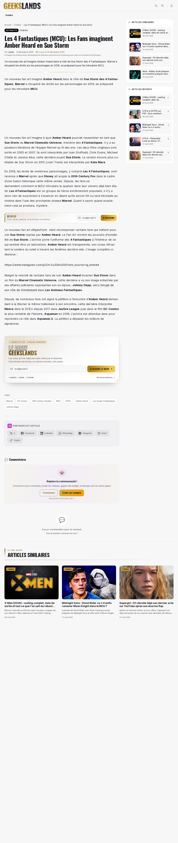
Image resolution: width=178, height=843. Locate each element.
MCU (41, 186)
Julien (11, 52)
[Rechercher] (162, 5)
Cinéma (17, 25)
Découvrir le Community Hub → (62, 498)
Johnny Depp (12, 407)
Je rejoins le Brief (99, 368)
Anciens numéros (104, 377)
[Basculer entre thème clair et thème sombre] (156, 5)
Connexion (49, 492)
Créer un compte (71, 492)
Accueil (7, 25)
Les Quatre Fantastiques (104, 401)
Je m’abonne (109, 217)
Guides (9, 15)
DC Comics (22, 401)
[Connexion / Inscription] (171, 5)
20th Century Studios (42, 401)
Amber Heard (82, 401)
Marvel (20, 84)
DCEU (68, 401)
